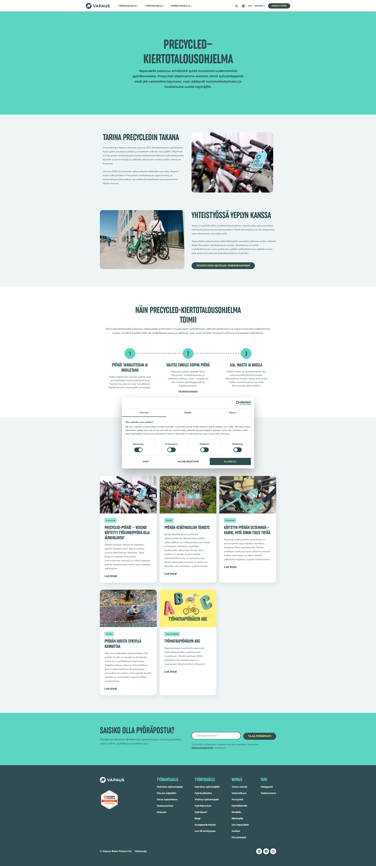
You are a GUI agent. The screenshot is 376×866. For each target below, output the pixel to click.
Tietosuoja (141, 851)
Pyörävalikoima (203, 793)
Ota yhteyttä (239, 837)
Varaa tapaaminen (167, 799)
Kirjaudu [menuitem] (259, 6)
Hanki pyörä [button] (279, 6)
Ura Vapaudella (240, 825)
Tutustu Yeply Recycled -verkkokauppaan (223, 266)
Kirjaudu (161, 812)
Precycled (237, 799)
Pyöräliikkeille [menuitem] (180, 6)
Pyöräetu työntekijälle (207, 787)
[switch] (171, 449)
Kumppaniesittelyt (205, 825)
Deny (146, 461)
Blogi (197, 818)
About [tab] (232, 412)
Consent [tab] (144, 412)
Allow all (230, 461)
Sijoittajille (237, 818)
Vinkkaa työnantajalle (207, 799)
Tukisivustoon (268, 793)
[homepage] (98, 6)
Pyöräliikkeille (239, 806)
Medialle (236, 812)
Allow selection (188, 461)
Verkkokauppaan (188, 391)
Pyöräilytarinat (203, 806)
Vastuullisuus (239, 793)
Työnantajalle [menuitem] (127, 6)
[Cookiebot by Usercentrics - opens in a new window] (238, 403)
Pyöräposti (201, 812)
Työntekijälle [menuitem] (154, 6)
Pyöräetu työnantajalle (170, 787)
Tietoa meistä (239, 787)
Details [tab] (188, 412)
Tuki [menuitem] (250, 6)
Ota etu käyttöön (166, 793)
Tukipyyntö (267, 787)
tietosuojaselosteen (202, 748)
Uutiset (236, 831)
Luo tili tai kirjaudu (205, 831)
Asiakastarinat (165, 806)
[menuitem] (243, 6)
